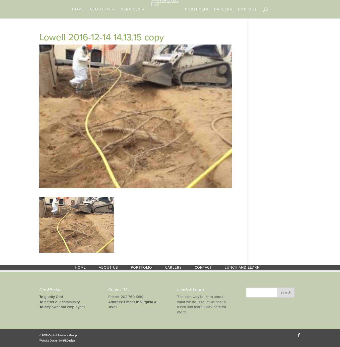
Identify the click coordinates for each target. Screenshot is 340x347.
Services (131, 9)
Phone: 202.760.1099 (125, 297)
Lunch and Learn (242, 267)
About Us (100, 9)
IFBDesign (68, 340)
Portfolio (197, 9)
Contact (247, 9)
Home (78, 9)
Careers (223, 9)
